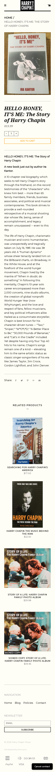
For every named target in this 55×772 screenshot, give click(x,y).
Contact (41, 702)
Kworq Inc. (22, 749)
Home (8, 17)
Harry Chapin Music (21, 742)
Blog (18, 702)
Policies (28, 702)
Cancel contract (42, 766)
